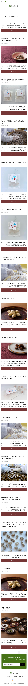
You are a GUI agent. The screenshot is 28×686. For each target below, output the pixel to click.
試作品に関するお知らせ (9, 337)
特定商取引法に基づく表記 (18, 676)
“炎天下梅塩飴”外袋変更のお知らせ (13, 80)
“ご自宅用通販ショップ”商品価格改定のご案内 (13, 122)
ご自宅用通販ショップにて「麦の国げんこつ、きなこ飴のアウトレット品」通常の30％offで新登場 (13, 524)
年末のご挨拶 (5, 608)
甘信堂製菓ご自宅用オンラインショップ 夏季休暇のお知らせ (13, 40)
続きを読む (14, 30)
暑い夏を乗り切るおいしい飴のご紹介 (13, 162)
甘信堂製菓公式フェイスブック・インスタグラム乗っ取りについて (13, 499)
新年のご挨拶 (5, 569)
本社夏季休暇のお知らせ (9, 418)
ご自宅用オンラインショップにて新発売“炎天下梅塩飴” (13, 377)
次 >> (25, 652)
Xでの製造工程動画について (10, 16)
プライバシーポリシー (9, 676)
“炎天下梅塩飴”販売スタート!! (11, 210)
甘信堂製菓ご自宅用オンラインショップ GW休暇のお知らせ (13, 258)
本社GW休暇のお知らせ (9, 298)
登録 (22, 664)
